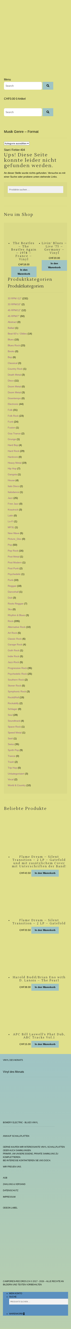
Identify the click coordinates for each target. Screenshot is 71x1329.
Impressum (9, 1197)
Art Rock (12, 632)
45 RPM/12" (14, 310)
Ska (10, 609)
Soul (10, 714)
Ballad (11, 327)
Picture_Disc (14, 538)
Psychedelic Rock (17, 673)
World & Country (17, 785)
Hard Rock (13, 451)
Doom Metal (14, 386)
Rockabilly (13, 703)
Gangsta (12, 474)
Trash (11, 761)
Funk (10, 421)
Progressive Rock (17, 668)
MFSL (11, 527)
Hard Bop (13, 445)
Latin (10, 515)
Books (11, 351)
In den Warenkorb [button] (24, 271)
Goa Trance (14, 433)
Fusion (11, 427)
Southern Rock (16, 679)
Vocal (11, 779)
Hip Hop (12, 468)
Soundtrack (14, 720)
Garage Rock (15, 644)
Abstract (12, 322)
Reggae (12, 585)
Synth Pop (13, 750)
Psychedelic (14, 574)
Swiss (11, 744)
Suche (13, 1297)
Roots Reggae (15, 603)
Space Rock (14, 726)
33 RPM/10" (14, 304)
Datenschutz (10, 1190)
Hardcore (13, 456)
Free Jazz (13, 503)
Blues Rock (14, 345)
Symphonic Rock (17, 691)
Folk (10, 409)
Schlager (12, 709)
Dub (10, 597)
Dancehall (13, 591)
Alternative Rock (17, 627)
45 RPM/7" (13, 316)
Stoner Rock (14, 685)
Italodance (13, 492)
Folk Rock (13, 415)
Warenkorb (16, 1314)
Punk (10, 580)
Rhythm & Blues (16, 615)
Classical (12, 363)
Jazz (10, 498)
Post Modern (15, 562)
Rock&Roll (13, 697)
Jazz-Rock (13, 662)
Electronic (13, 404)
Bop (10, 357)
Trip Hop (12, 767)
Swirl (10, 738)
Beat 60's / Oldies (17, 333)
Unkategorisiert (16, 773)
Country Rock (15, 368)
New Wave (13, 533)
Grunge (12, 439)
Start (7, 149)
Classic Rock (15, 638)
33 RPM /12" (15, 298)
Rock (10, 621)
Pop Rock (13, 550)
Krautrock (13, 509)
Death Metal (14, 374)
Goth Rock (13, 650)
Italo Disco (13, 486)
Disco (11, 380)
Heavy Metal (14, 462)
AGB (5, 1178)
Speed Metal (15, 732)
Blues (11, 339)
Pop (10, 544)
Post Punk (13, 568)
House (11, 480)
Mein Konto (15, 1293)
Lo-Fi (10, 521)
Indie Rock (13, 656)
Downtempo (14, 398)
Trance (11, 756)
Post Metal (13, 556)
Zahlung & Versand (14, 1184)
